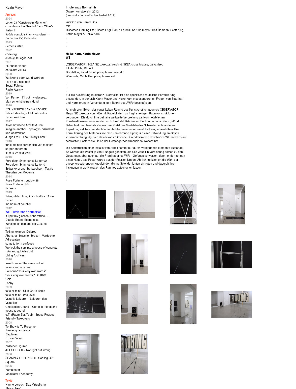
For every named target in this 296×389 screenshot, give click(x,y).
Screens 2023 (14, 46)
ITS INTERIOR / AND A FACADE (26, 109)
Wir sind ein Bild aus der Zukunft (26, 224)
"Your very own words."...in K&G (25, 275)
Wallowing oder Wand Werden (24, 78)
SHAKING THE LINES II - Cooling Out (29, 358)
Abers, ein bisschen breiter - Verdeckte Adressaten (30, 237)
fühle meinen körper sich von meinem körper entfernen (29, 147)
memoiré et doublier (18, 204)
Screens (10, 188)
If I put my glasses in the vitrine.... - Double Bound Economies (27, 218)
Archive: (10, 14)
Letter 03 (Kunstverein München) (26, 22)
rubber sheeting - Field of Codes (26, 113)
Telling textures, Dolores (20, 231)
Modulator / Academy (19, 374)
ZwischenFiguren (16, 346)
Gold (8, 279)
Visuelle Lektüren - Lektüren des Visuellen (26, 301)
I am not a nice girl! (17, 82)
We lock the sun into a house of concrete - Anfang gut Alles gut (31, 249)
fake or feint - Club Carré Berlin (25, 291)
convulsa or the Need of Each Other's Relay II (29, 28)
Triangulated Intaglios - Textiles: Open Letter (29, 198)
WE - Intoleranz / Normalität (23, 212)
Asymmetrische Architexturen (24, 125)
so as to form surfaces (19, 243)
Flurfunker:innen (15, 66)
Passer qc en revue (17, 330)
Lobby (9, 283)
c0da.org (11, 54)
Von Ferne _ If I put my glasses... (26, 97)
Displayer (11, 334)
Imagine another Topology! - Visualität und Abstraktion (29, 131)
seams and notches (17, 267)
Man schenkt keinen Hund (22, 101)
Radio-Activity (14, 89)
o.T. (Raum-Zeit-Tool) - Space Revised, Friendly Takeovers (30, 316)
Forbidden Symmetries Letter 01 (26, 164)
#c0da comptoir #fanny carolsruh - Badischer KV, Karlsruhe (27, 36)
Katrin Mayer (14, 7)
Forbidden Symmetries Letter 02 (26, 161)
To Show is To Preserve (20, 326)
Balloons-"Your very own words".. (26, 271)
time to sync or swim (18, 152)
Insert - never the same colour (24, 263)
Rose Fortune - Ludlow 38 (22, 180)
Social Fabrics (14, 85)
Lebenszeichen (15, 117)
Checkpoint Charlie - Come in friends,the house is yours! (31, 309)
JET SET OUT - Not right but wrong (28, 350)
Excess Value (13, 338)
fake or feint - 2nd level (20, 295)
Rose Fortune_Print (17, 184)
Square (10, 362)
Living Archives (15, 255)
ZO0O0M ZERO (15, 70)
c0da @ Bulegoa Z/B (18, 58)
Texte (8, 380)
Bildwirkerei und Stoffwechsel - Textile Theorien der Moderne (29, 170)
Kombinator (12, 370)
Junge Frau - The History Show (25, 137)
